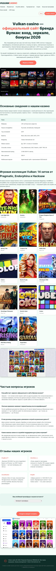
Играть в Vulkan (28, 62)
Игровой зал (10, 6)
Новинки (2, 6)
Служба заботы (20, 6)
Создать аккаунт (50, 13)
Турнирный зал (30, 6)
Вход (41, 13)
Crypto (38, 6)
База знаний (3, 10)
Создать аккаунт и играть (28, 514)
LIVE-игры (12, 10)
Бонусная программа (48, 6)
